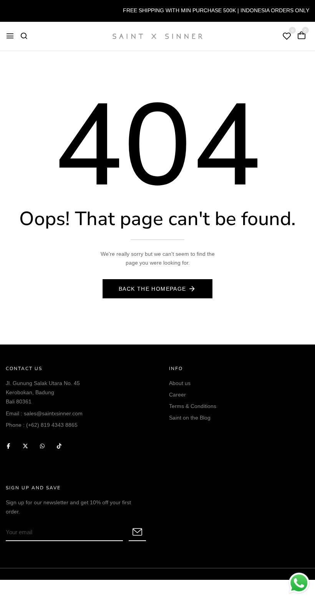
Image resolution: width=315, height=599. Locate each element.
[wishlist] (287, 36)
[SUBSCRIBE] (137, 532)
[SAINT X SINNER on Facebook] (8, 446)
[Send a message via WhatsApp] (299, 583)
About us (180, 383)
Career (177, 395)
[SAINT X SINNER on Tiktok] (59, 446)
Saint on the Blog (190, 418)
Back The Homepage (152, 289)
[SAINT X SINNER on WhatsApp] (42, 446)
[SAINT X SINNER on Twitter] (25, 446)
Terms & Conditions (192, 406)
